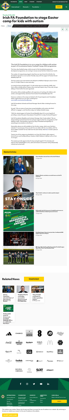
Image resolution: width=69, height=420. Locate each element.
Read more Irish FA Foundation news (34, 279)
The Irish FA (14, 1)
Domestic (26, 7)
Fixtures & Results (11, 397)
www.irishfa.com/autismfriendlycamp (21, 100)
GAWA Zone (10, 406)
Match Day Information (9, 403)
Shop (25, 1)
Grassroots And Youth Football (22, 398)
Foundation (35, 7)
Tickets (59, 401)
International (15, 7)
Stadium (32, 1)
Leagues (32, 402)
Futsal (19, 405)
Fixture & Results (34, 397)
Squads (8, 401)
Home (3, 26)
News (20, 1)
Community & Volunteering (21, 403)
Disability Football (22, 400)
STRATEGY (39, 1)
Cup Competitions (33, 400)
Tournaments (10, 399)
